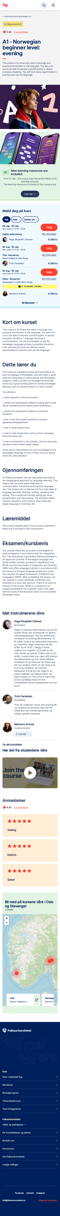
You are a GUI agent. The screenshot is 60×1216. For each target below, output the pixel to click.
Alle (6, 219)
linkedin (30, 1193)
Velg (49, 227)
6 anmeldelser (21, 32)
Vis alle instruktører (12, 744)
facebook (19, 1193)
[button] (14, 971)
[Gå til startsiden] (5, 5)
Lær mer (28, 194)
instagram (40, 1193)
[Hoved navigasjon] (53, 5)
